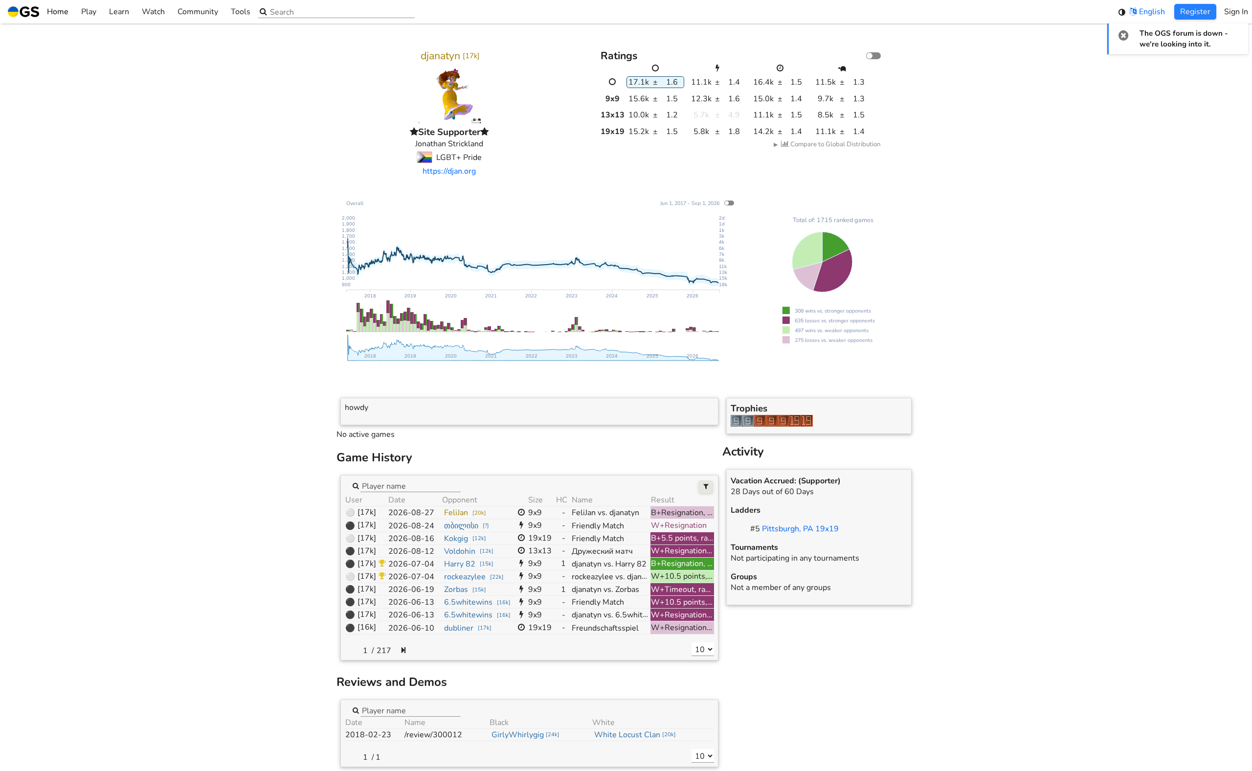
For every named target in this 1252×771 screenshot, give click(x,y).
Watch (153, 11)
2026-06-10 (411, 628)
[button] (1124, 35)
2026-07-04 (411, 564)
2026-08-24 (411, 526)
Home (57, 11)
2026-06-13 (411, 602)
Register (1195, 11)
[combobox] (410, 485)
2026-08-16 (411, 538)
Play (88, 11)
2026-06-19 (411, 589)
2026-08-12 (411, 551)
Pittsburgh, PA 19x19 (800, 528)
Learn (119, 11)
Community (198, 11)
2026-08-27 (411, 512)
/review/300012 (433, 734)
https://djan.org (449, 171)
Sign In (1236, 11)
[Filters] (706, 487)
